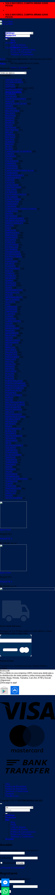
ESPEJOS (10, 242)
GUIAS (8, 288)
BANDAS (9, 118)
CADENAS (10, 156)
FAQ (7, 784)
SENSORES (11, 441)
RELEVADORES (13, 414)
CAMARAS (10, 163)
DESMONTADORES (15, 221)
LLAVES (9, 316)
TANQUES (10, 464)
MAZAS (9, 338)
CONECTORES (13, 199)
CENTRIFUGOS (13, 187)
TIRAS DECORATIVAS (16, 479)
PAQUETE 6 (6, 582)
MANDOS (10, 326)
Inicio (2, 59)
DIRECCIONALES (14, 223)
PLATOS (9, 376)
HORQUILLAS (12, 292)
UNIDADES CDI (13, 488)
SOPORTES (11, 450)
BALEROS (10, 116)
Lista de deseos (18, 45)
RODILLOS (10, 431)
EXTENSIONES (13, 254)
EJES (8, 228)
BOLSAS (9, 139)
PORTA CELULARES (15, 386)
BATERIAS (10, 128)
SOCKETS (10, 448)
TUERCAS (10, 486)
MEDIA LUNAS (12, 340)
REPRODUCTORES (15, 417)
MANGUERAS (12, 328)
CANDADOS (11, 168)
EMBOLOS (10, 230)
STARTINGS (11, 453)
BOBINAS (10, 135)
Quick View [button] (5, 530)
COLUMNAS (11, 197)
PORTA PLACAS (13, 390)
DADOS (9, 214)
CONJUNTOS (12, 202)
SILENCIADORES (14, 445)
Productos (10, 35)
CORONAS (10, 206)
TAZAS (8, 472)
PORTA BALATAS (14, 381)
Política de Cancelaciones (23, 50)
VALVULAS (10, 491)
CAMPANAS (11, 166)
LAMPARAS (11, 307)
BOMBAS (10, 142)
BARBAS (9, 120)
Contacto (9, 794)
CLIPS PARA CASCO (15, 194)
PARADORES (12, 357)
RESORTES (11, 421)
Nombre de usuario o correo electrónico (19, 850)
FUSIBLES (10, 276)
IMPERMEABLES (13, 297)
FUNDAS (9, 273)
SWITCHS (10, 457)
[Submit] (6, 813)
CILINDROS (11, 192)
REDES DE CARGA (15, 405)
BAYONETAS (11, 130)
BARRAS (9, 123)
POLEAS (9, 378)
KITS (7, 304)
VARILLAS (10, 493)
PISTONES (10, 371)
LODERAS (10, 319)
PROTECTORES (13, 395)
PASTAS (9, 362)
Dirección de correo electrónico (15, 879)
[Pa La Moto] (6, 22)
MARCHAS (10, 335)
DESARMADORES (14, 218)
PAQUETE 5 (6, 539)
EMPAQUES (11, 235)
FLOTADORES (12, 269)
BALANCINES (12, 111)
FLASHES (10, 266)
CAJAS (8, 159)
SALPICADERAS (13, 436)
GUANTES (10, 285)
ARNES (9, 106)
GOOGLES (10, 283)
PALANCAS (11, 352)
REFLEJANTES (13, 407)
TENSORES (11, 474)
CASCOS (10, 182)
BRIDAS (9, 144)
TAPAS (8, 467)
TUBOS (9, 484)
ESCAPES (10, 240)
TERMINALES (12, 476)
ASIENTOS (10, 108)
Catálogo (10, 33)
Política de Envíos (19, 47)
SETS (8, 443)
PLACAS (9, 374)
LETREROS (11, 309)
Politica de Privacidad (21, 52)
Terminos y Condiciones (22, 54)
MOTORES (10, 350)
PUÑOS (9, 398)
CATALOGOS (11, 185)
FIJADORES (11, 261)
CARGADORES (13, 178)
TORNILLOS (11, 481)
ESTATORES (11, 245)
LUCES (9, 323)
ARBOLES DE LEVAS (16, 104)
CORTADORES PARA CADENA (20, 209)
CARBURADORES (14, 175)
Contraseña (6, 858)
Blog (13, 40)
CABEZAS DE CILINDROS (18, 151)
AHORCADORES (13, 89)
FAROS (9, 259)
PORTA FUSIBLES (14, 388)
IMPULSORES (12, 300)
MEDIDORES (11, 343)
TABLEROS (11, 460)
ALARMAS (10, 94)
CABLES (9, 154)
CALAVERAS (11, 161)
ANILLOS (9, 101)
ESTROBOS (11, 249)
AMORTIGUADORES (15, 99)
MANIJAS (10, 331)
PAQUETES (11, 355)
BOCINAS (10, 137)
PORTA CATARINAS (15, 383)
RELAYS (9, 412)
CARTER (9, 180)
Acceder (20, 863)
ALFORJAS (11, 96)
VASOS (9, 496)
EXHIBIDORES (12, 252)
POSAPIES (10, 393)
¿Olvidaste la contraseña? (12, 868)
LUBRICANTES (13, 321)
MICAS (8, 345)
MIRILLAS (10, 347)
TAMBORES (11, 462)
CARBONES (11, 173)
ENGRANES (11, 237)
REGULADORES (13, 410)
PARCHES (10, 359)
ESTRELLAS (11, 247)
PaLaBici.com (12, 796)
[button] (3, 64)
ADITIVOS (10, 87)
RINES (8, 426)
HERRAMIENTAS (14, 290)
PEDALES (10, 364)
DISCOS (9, 226)
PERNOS (10, 367)
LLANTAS (10, 314)
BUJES (8, 147)
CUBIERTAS (11, 211)
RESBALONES (12, 419)
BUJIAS (9, 149)
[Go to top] (1, 803)
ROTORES (10, 433)
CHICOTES (11, 190)
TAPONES (10, 469)
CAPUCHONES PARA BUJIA (19, 171)
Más (7, 38)
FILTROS (9, 264)
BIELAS (9, 132)
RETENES (10, 424)
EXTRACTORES (13, 257)
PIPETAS (9, 369)
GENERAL (10, 278)
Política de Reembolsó (16, 789)
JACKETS (10, 302)
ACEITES (10, 85)
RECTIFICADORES (15, 402)
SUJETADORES (13, 455)
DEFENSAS (11, 216)
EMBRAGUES (12, 233)
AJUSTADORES (13, 92)
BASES (9, 125)
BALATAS (10, 113)
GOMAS (9, 280)
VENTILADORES (13, 498)
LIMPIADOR (11, 312)
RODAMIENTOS (13, 429)
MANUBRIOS (11, 333)
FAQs (13, 42)
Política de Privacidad (15, 786)
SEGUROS (10, 438)
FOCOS (9, 271)
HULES (9, 295)
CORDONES (11, 204)
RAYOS (9, 400)
